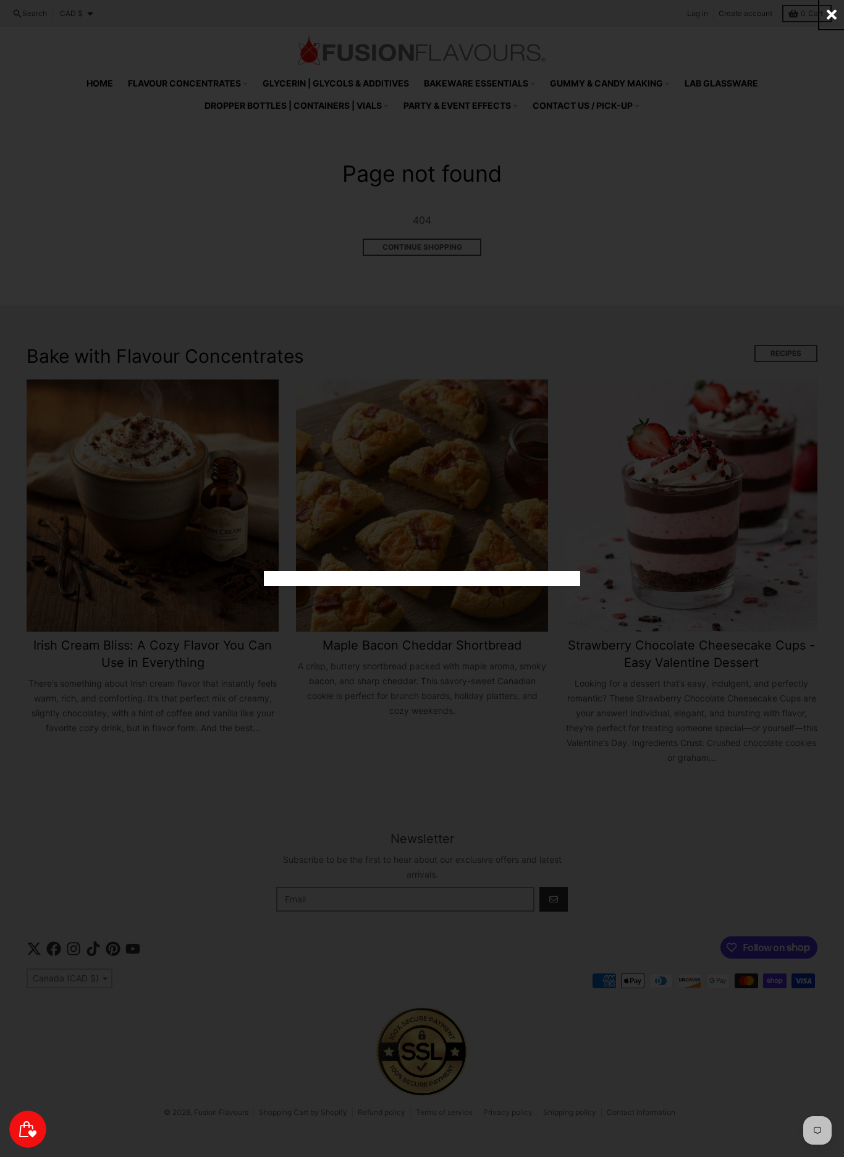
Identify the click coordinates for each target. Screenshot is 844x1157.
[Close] (831, 14)
